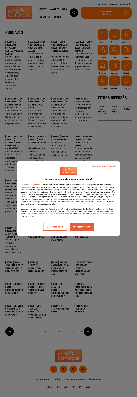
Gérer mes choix (55, 226)
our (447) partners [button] (33, 184)
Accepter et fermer (82, 226)
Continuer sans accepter (104, 165)
